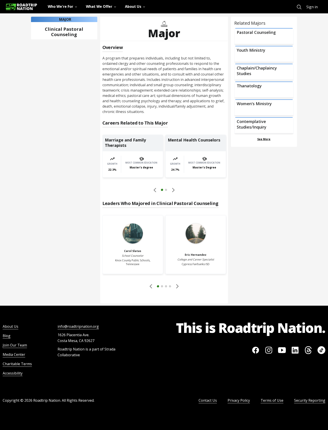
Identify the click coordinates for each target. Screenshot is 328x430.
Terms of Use (272, 400)
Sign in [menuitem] (312, 6)
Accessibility (13, 373)
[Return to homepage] (21, 7)
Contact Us (208, 400)
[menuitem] (299, 7)
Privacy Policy (239, 400)
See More (263, 139)
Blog (6, 335)
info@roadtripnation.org (78, 326)
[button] (164, 190)
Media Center (14, 354)
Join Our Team (15, 345)
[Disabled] (155, 189)
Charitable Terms (17, 363)
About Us (10, 326)
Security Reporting (309, 400)
